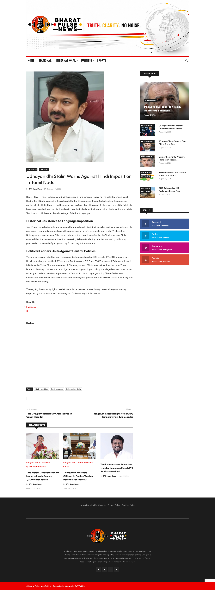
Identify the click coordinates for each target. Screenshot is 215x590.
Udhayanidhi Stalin (73, 389)
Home (31, 60)
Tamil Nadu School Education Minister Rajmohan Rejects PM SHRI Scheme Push (116, 468)
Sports (101, 60)
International (66, 60)
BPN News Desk (35, 189)
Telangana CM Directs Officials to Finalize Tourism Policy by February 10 (78, 476)
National (45, 60)
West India (145, 192)
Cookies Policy (128, 505)
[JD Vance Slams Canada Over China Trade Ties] (148, 146)
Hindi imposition (41, 389)
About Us (102, 505)
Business (86, 60)
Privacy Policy (114, 505)
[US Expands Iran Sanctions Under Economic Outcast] (148, 130)
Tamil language (57, 389)
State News (43, 169)
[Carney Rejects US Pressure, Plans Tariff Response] (148, 161)
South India (32, 169)
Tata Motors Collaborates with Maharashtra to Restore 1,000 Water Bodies (42, 476)
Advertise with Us (88, 505)
